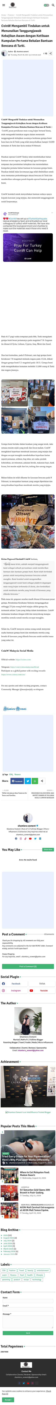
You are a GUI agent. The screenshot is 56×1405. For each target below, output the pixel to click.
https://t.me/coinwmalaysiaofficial (24, 667)
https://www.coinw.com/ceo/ (13, 674)
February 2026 (9, 1251)
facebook (16, 983)
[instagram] (21, 839)
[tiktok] (25, 839)
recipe (26, 1279)
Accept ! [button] (8, 1400)
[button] (46, 5)
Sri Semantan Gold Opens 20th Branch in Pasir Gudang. (35, 1191)
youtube (44, 990)
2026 (5, 1235)
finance (11, 15)
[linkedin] (40, 839)
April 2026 (8, 1246)
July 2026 (7, 1240)
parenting (6, 1279)
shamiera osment (27, 825)
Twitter (28, 781)
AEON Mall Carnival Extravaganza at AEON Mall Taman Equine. (37, 1209)
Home (3, 15)
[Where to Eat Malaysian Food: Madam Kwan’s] (9, 1175)
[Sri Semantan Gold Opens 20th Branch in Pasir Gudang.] (9, 1193)
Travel (21, 1270)
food (22, 1275)
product (17, 1279)
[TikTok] (36, 1383)
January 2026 (9, 1254)
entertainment (43, 1270)
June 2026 (8, 1243)
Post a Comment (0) (28, 966)
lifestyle (39, 1275)
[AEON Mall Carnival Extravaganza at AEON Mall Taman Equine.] (9, 1210)
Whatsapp (35, 781)
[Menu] (3, 5)
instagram (16, 990)
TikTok (42, 983)
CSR (11, 774)
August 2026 (8, 1238)
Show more (48, 849)
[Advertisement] (28, 87)
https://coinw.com (23, 659)
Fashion (12, 1270)
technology (36, 1279)
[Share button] (42, 781)
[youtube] (30, 839)
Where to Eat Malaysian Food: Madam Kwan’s (35, 1174)
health (30, 1275)
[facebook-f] (19, 1383)
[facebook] (16, 839)
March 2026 (8, 1249)
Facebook (18, 781)
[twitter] (35, 839)
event (4, 1275)
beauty (30, 1270)
